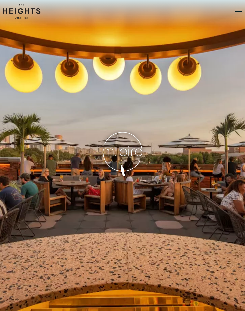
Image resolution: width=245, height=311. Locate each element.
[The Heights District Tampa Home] (22, 10)
